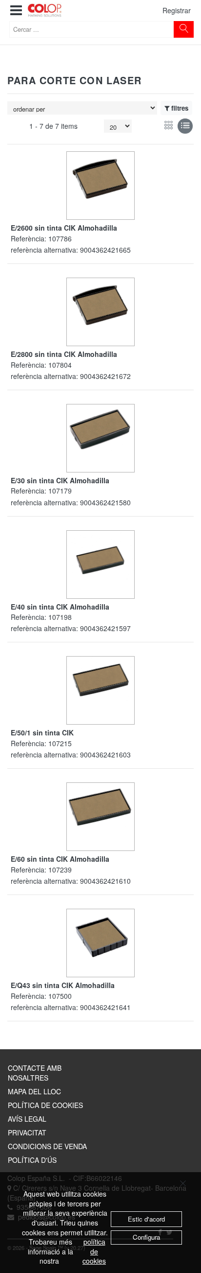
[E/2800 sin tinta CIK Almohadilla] (100, 304)
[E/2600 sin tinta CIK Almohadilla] (100, 178)
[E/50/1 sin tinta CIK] (100, 679)
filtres (179, 108)
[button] (16, 10)
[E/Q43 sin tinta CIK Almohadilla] (100, 937)
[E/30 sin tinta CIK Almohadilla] (100, 428)
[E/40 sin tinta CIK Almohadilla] (100, 556)
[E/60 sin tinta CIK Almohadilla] (100, 805)
